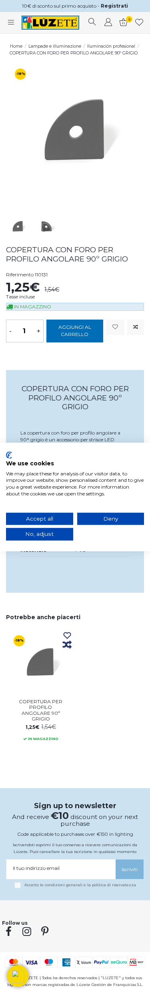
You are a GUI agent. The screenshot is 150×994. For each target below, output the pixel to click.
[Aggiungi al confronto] (135, 327)
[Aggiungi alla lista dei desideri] (115, 327)
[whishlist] (139, 23)
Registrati (114, 6)
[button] (18, 976)
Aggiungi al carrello (74, 330)
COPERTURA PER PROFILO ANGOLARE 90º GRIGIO (40, 710)
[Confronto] (67, 645)
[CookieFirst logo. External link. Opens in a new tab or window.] (9, 455)
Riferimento (20, 275)
